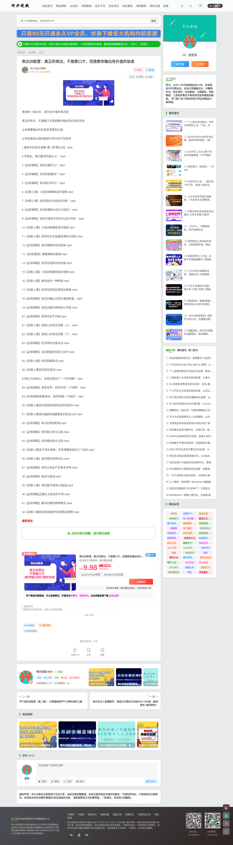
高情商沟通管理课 (174, 537)
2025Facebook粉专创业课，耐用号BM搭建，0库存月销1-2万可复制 (198, 140)
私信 (151, 69)
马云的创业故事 (190, 547)
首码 (205, 552)
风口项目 (173, 567)
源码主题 (155, 6)
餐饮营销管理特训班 (190, 557)
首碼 (174, 552)
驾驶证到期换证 (206, 542)
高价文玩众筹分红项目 (174, 542)
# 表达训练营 (31, 630)
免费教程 (86, 6)
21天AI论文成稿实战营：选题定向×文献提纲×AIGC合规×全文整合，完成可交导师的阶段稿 (198, 276)
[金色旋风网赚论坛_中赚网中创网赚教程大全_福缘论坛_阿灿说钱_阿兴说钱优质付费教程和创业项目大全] (20, 5)
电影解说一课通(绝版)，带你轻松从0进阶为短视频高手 (198, 304)
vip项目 (74, 6)
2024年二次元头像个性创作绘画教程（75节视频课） (198, 155)
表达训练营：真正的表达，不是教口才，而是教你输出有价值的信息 (78, 61)
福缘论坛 (92, 814)
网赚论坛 (129, 814)
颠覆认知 (189, 567)
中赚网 (70, 814)
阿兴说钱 (35, 68)
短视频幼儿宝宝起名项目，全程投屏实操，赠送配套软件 (198, 244)
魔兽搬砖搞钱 (189, 523)
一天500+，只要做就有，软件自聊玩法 (197, 227)
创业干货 (100, 6)
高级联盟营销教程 (206, 532)
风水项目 (189, 562)
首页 (22, 52)
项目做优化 (173, 572)
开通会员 (216, 5)
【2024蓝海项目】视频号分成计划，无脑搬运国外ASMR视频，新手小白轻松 (198, 319)
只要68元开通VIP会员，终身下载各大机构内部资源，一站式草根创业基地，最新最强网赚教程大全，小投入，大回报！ (86, 44)
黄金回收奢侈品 (206, 513)
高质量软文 (205, 528)
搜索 (153, 20)
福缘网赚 (104, 814)
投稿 (165, 6)
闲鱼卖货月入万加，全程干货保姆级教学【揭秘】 (198, 257)
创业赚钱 (127, 6)
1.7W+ (49, 677)
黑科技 (173, 513)
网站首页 (47, 6)
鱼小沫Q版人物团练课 (190, 518)
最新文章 (170, 350)
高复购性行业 (205, 537)
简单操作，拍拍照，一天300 (199, 168)
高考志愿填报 (189, 532)
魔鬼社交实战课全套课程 (206, 518)
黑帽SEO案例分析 (190, 513)
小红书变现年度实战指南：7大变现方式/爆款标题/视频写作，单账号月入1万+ (198, 200)
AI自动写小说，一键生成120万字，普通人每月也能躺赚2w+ (199, 185)
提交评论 (151, 781)
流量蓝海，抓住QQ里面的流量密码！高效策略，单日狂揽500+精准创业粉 (198, 334)
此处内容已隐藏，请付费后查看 (90, 533)
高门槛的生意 (189, 528)
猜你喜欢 (182, 350)
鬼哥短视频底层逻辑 (206, 523)
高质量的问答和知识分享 (174, 532)
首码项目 (189, 552)
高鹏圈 (173, 528)
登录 (181, 64)
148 (65, 677)
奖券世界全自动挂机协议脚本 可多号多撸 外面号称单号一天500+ (199, 214)
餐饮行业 (173, 557)
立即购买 (141, 581)
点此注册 (113, 595)
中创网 (81, 814)
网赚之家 (117, 814)
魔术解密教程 (173, 523)
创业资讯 (114, 6)
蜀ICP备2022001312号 (93, 822)
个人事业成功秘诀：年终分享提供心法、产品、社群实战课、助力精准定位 (199, 125)
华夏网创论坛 (144, 814)
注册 (201, 64)
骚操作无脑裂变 (190, 542)
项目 (189, 572)
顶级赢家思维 (205, 572)
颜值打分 (205, 567)
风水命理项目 (205, 562)
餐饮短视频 (205, 557)
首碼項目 (205, 547)
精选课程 (61, 6)
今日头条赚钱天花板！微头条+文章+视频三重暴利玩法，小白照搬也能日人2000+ (198, 291)
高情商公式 (189, 537)
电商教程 (141, 6)
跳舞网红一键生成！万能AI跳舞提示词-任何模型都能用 (198, 410)
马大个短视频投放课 (174, 547)
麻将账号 (173, 518)
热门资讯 (193, 350)
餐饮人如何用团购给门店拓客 (174, 562)
